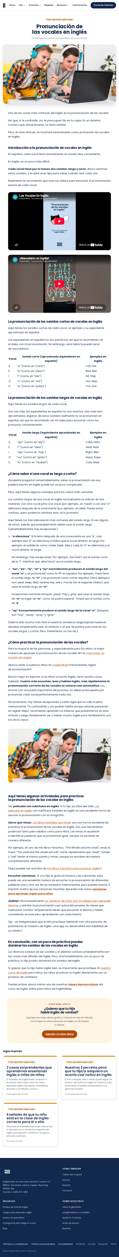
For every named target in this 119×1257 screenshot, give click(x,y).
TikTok (113, 1244)
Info (21, 5)
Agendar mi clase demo (59, 1034)
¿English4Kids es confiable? (76, 1212)
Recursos (62, 5)
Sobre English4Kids (71, 1207)
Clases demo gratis (72, 1174)
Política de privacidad (43, 1244)
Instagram (103, 1244)
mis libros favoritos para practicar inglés (73, 868)
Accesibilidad (65, 1244)
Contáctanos (80, 5)
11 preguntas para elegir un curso (19, 1223)
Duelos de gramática (13, 1217)
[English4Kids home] (4, 5)
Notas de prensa (70, 1223)
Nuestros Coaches (71, 1217)
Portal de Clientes (103, 5)
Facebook (80, 1244)
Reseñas (48, 5)
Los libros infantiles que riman (52, 822)
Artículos (34, 5)
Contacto (67, 1190)
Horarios (66, 1185)
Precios (66, 1179)
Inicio (12, 5)
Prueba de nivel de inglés (15, 1207)
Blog (5, 1228)
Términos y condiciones (15, 1244)
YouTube (91, 1244)
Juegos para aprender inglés (17, 1212)
